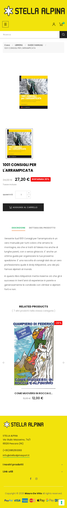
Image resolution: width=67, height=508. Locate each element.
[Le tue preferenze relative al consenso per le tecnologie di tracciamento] (62, 502)
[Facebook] (30, 479)
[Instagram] (36, 479)
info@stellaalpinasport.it (16, 455)
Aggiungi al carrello (24, 207)
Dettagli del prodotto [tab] (42, 227)
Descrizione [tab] (18, 227)
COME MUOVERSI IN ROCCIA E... (33, 393)
